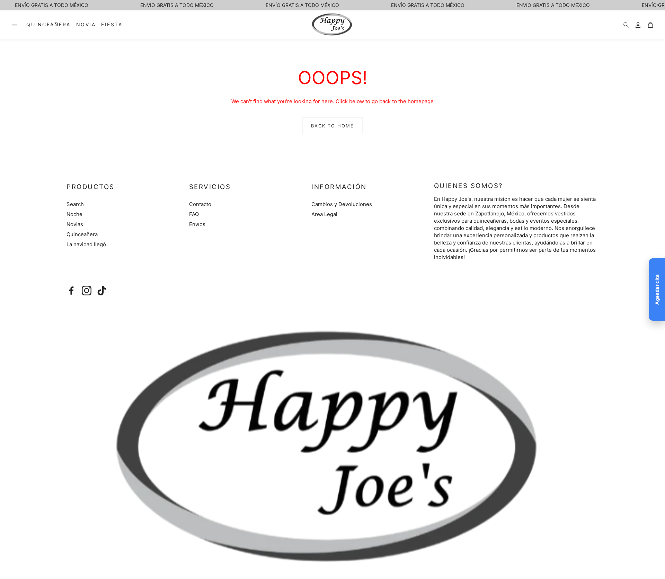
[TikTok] (102, 290)
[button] (14, 25)
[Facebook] (71, 290)
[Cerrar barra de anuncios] (658, 5)
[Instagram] (86, 290)
